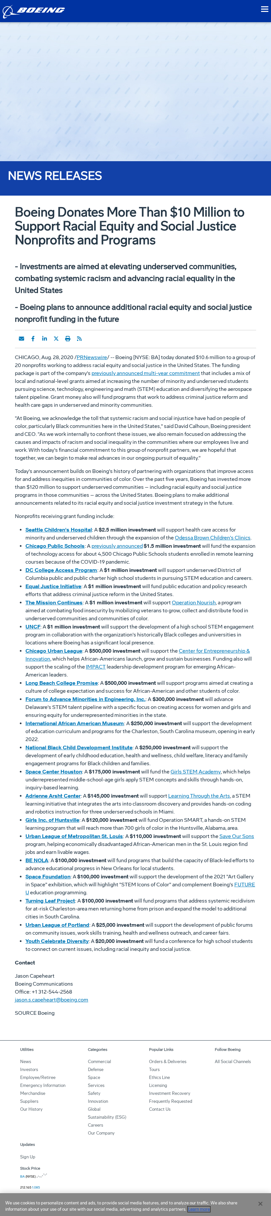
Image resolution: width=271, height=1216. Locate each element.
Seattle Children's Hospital (58, 529)
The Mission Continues (54, 602)
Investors (29, 1069)
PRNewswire (92, 357)
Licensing (158, 1085)
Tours (154, 1069)
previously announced (117, 546)
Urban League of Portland (57, 924)
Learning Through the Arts (199, 796)
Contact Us (160, 1109)
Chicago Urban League (53, 650)
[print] (68, 339)
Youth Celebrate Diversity (57, 941)
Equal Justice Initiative (53, 586)
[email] (21, 339)
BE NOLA (36, 860)
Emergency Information (42, 1085)
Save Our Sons (236, 836)
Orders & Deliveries (167, 1061)
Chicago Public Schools (55, 545)
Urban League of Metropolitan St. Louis (74, 836)
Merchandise (32, 1093)
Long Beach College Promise (61, 682)
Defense (95, 1069)
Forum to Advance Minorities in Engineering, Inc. (85, 699)
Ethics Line (159, 1077)
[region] (135, 1204)
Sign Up (27, 1156)
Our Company (101, 1133)
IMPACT (96, 667)
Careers (95, 1125)
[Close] (260, 1203)
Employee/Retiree (38, 1077)
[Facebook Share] (33, 339)
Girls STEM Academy (196, 772)
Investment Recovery (169, 1093)
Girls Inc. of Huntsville (52, 820)
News (25, 1061)
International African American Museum (74, 723)
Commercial (99, 1061)
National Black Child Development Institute (79, 747)
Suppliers (29, 1101)
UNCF (32, 626)
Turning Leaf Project (50, 900)
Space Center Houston (53, 771)
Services (96, 1085)
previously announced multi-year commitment (146, 373)
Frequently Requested (170, 1101)
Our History (31, 1109)
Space (94, 1077)
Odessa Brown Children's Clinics (213, 538)
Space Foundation (47, 876)
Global (94, 1109)
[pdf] (91, 339)
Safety (94, 1093)
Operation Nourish (194, 602)
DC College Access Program (61, 570)
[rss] (79, 339)
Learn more (199, 1209)
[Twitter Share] (56, 339)
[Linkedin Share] (45, 339)
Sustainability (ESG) (107, 1117)
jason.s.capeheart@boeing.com (51, 1000)
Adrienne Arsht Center (53, 795)
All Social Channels (233, 1061)
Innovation (98, 1101)
